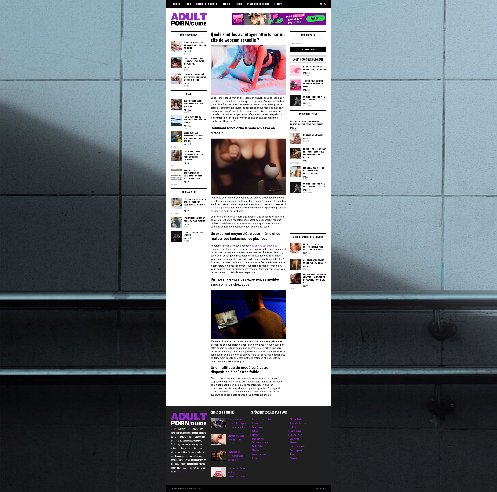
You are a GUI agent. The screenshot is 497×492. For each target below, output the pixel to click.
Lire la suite (182, 471)
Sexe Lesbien (257, 427)
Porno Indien (295, 431)
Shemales (294, 442)
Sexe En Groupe (258, 438)
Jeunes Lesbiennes (298, 423)
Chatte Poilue (296, 434)
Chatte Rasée (296, 419)
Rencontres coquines (258, 4)
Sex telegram (296, 450)
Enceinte (256, 423)
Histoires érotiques (206, 4)
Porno (239, 4)
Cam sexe (226, 4)
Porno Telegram (259, 454)
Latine (255, 431)
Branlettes (256, 434)
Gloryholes (294, 438)
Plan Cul (255, 450)
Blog (188, 4)
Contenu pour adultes (261, 419)
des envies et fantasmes (263, 245)
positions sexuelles (298, 446)
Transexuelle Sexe (260, 442)
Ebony (254, 458)
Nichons (293, 458)
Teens (292, 454)
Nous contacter (321, 488)
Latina (293, 427)
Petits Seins (257, 446)
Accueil (177, 4)
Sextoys (278, 4)
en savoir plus (218, 207)
